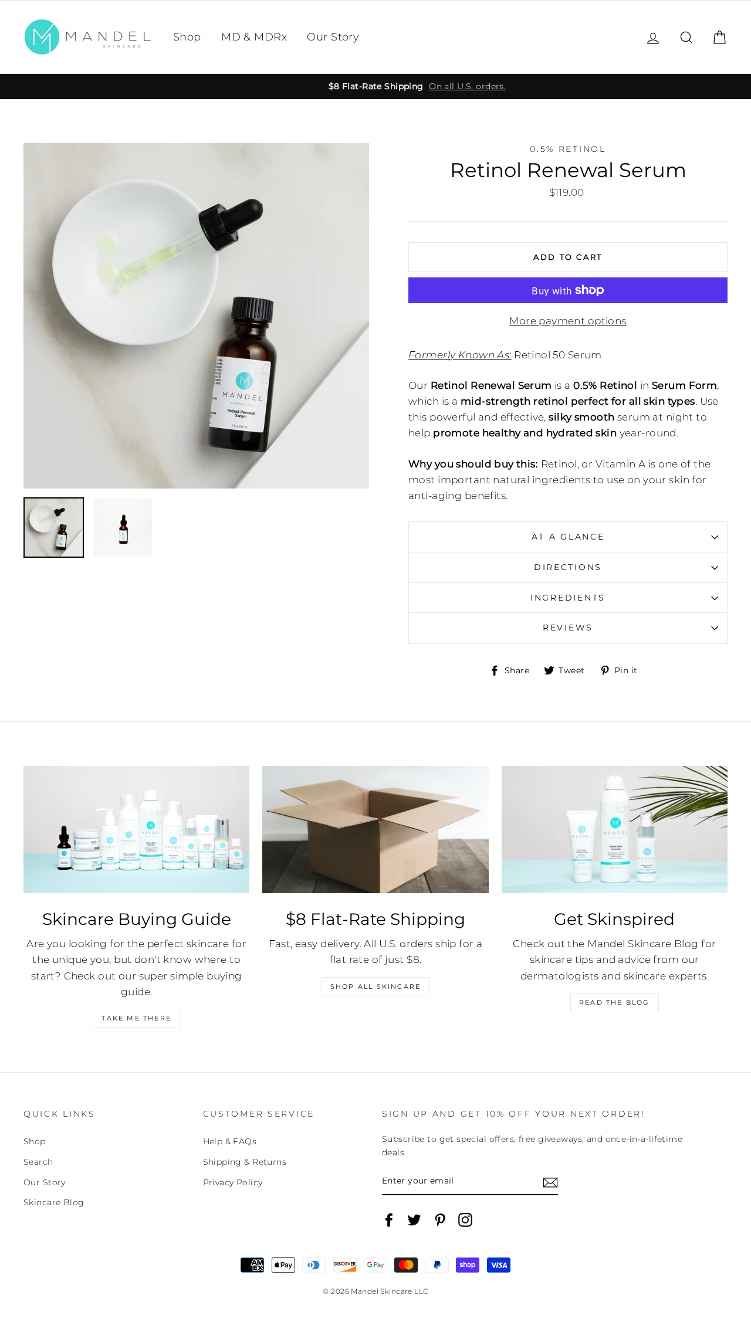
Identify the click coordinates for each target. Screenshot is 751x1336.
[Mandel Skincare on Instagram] (465, 1220)
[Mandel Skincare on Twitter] (414, 1220)
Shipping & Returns (245, 1162)
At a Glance (568, 536)
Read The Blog (614, 1002)
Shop (187, 36)
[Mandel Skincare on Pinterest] (440, 1220)
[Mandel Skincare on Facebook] (389, 1220)
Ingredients (567, 597)
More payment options (568, 321)
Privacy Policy (233, 1182)
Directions (568, 567)
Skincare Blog (53, 1202)
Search (38, 1162)
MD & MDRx (254, 36)
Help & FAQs (230, 1141)
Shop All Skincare (375, 986)
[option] (375, 86)
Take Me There (136, 1018)
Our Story (333, 36)
